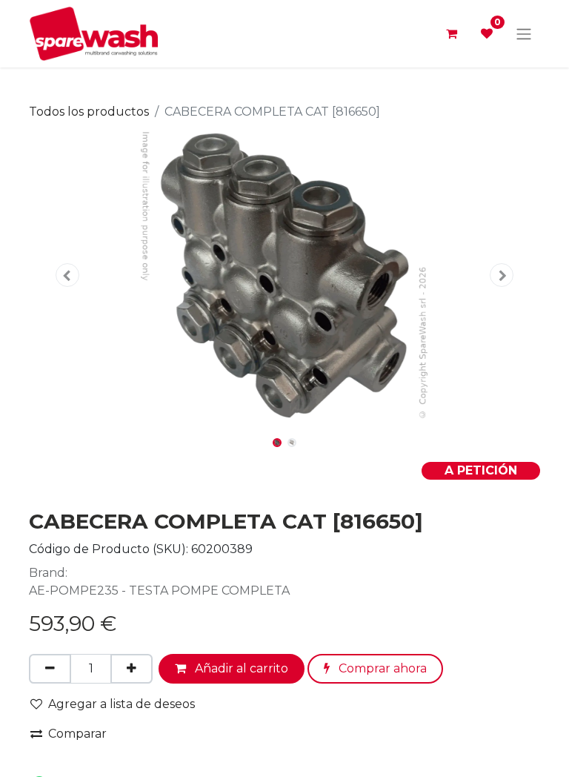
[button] (67, 275)
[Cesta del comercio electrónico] (451, 33)
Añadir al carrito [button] (240, 668)
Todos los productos (89, 112)
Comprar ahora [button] (381, 668)
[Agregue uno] (131, 669)
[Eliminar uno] (50, 669)
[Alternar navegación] (524, 33)
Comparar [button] (77, 734)
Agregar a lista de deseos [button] (121, 704)
